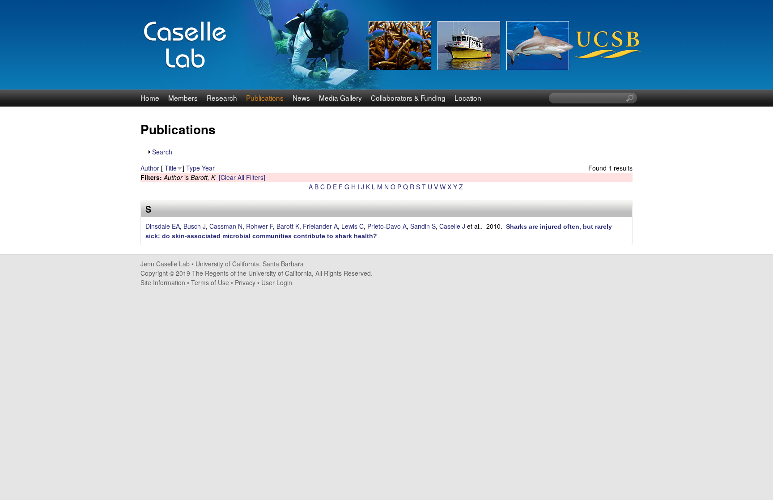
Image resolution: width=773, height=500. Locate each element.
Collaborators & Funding (408, 98)
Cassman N (225, 226)
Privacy (245, 282)
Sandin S (423, 226)
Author (149, 167)
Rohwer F (259, 226)
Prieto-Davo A (387, 226)
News (301, 98)
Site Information (162, 282)
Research (222, 98)
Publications (265, 98)
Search (162, 151)
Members (183, 98)
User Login (276, 282)
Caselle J (452, 226)
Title (171, 167)
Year (208, 167)
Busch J (194, 226)
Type (193, 167)
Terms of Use (210, 282)
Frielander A (320, 226)
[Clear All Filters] (242, 177)
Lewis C (352, 226)
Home (149, 98)
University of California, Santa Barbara (249, 263)
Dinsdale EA (162, 226)
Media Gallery (340, 98)
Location (467, 98)
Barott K (287, 226)
